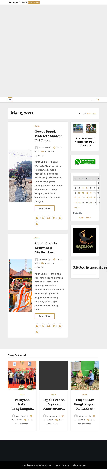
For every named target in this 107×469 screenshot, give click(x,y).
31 (79, 207)
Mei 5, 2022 (91, 113)
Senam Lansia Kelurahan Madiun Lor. (46, 248)
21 (95, 197)
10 (79, 193)
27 (90, 202)
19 (87, 197)
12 (87, 193)
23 (75, 202)
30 (75, 207)
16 (75, 197)
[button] (10, 99)
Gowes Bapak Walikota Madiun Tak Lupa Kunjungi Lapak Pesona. (49, 140)
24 (79, 202)
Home (81, 113)
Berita (37, 126)
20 (90, 197)
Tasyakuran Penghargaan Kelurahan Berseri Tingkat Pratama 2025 (85, 411)
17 (79, 197)
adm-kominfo (45, 147)
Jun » (88, 217)
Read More (44, 208)
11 (83, 193)
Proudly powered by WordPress (37, 465)
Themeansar (79, 465)
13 (91, 193)
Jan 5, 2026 (48, 420)
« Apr (81, 217)
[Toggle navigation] (93, 100)
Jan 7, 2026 (17, 420)
